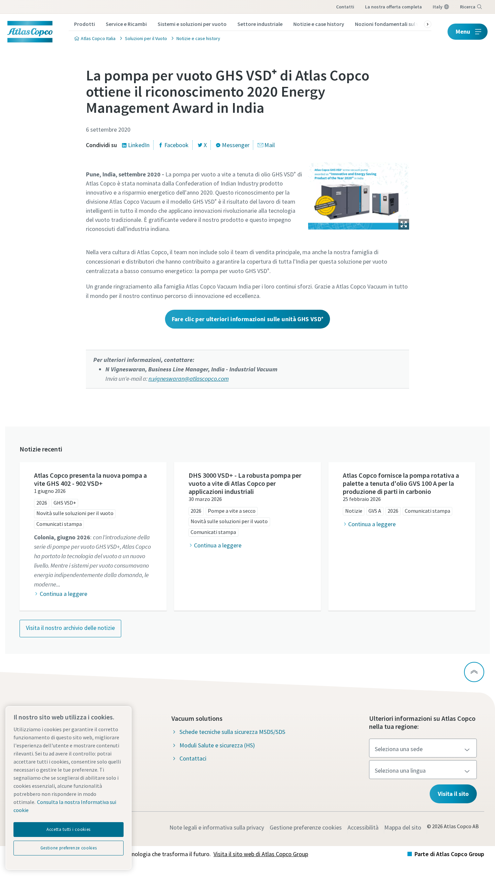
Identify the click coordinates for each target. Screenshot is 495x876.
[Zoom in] (358, 194)
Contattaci (192, 758)
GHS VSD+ (65, 502)
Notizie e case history (318, 24)
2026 (41, 502)
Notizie (353, 510)
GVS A (374, 510)
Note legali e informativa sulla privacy (216, 827)
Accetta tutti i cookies (68, 829)
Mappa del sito (402, 827)
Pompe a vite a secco (232, 510)
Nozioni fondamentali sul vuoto (393, 24)
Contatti (345, 7)
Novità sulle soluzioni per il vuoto (74, 513)
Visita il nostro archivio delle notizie (70, 628)
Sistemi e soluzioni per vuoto (192, 24)
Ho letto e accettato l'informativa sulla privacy (238, 556)
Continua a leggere (63, 594)
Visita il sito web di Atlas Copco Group (260, 854)
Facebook (176, 145)
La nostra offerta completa (393, 7)
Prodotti (84, 24)
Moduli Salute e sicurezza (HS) (217, 745)
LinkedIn (139, 145)
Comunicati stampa (59, 523)
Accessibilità (363, 827)
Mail (269, 145)
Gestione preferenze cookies (306, 827)
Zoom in (403, 224)
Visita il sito (453, 794)
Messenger (236, 145)
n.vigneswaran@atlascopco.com (188, 378)
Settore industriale (260, 24)
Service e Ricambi (126, 24)
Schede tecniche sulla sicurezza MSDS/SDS (232, 732)
